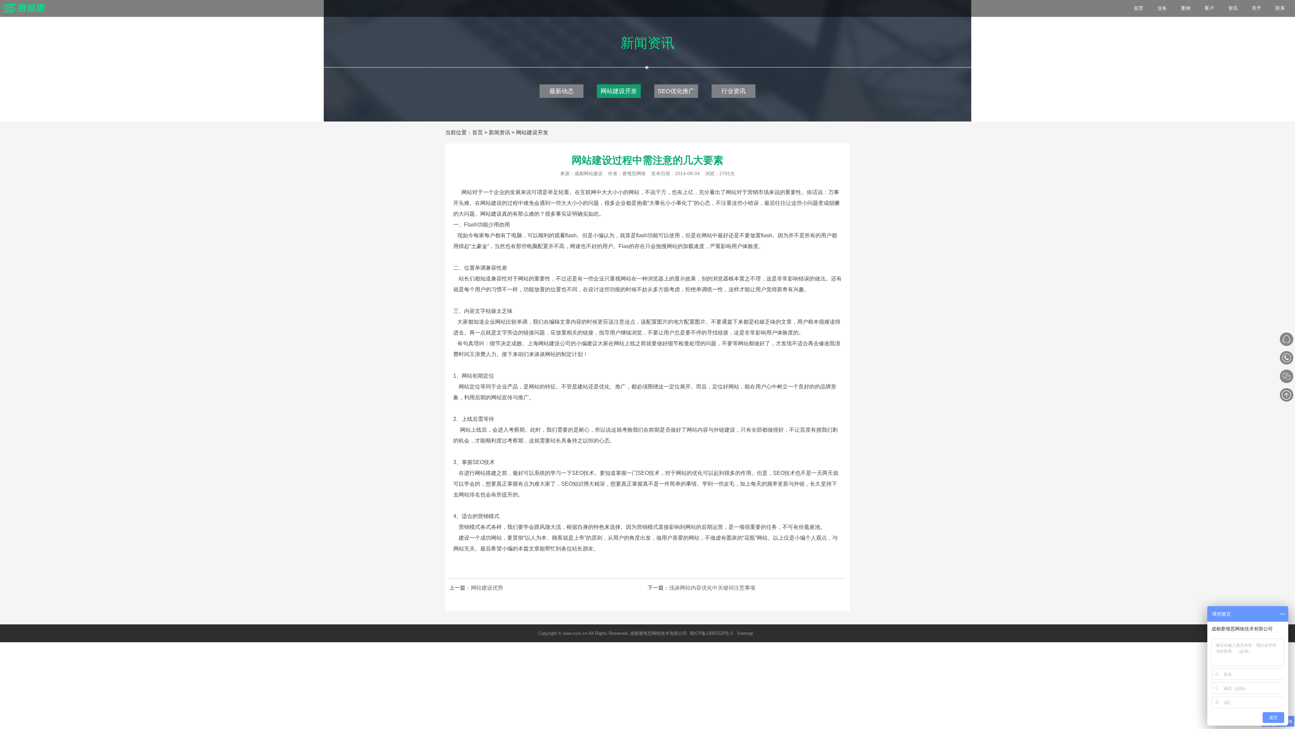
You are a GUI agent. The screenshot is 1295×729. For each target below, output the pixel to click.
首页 (477, 132)
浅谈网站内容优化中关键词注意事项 (712, 588)
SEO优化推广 (676, 91)
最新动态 (561, 91)
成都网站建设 (588, 173)
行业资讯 (733, 91)
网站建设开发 (619, 91)
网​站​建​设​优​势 (487, 588)
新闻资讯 (499, 132)
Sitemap (745, 633)
